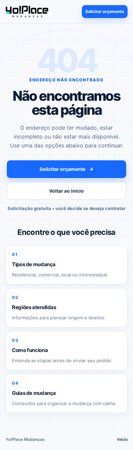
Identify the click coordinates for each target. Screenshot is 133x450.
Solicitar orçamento (104, 11)
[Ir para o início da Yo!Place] (26, 11)
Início (122, 439)
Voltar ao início (66, 191)
